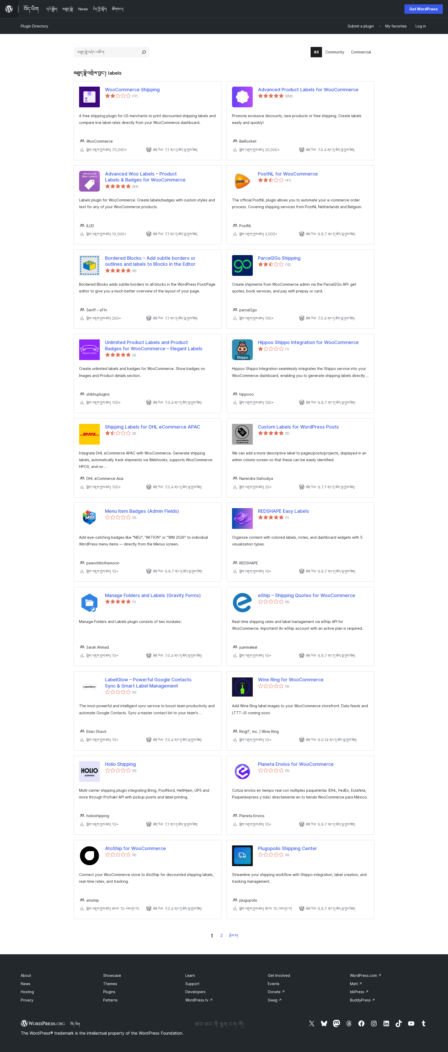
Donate (276, 992)
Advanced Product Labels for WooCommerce (308, 89)
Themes (110, 983)
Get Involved (279, 975)
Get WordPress (423, 9)
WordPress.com (365, 975)
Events (273, 983)
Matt (356, 983)
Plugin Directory (34, 26)
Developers (195, 992)
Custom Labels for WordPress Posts (298, 427)
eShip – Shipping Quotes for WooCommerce (306, 595)
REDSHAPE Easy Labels (283, 511)
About (26, 975)
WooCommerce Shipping (132, 89)
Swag (275, 1000)
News (25, 983)
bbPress (359, 992)
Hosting (27, 992)
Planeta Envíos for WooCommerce (296, 764)
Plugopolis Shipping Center (287, 848)
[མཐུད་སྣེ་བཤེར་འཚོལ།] (144, 52)
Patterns (110, 1000)
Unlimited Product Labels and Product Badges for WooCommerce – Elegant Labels (153, 345)
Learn (190, 975)
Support (192, 983)
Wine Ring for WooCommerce (291, 679)
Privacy (27, 1000)
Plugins (109, 992)
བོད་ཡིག (75, 1024)
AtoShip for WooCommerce (135, 848)
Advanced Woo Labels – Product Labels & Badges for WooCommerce (145, 177)
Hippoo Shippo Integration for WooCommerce (308, 342)
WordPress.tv (199, 1000)
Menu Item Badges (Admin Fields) (142, 511)
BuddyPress (362, 1000)
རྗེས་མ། (233, 935)
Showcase (112, 975)
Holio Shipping (120, 764)
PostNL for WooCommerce (288, 174)
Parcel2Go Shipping (279, 258)
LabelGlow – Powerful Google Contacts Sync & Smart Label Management (148, 682)
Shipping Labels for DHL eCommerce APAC (152, 427)
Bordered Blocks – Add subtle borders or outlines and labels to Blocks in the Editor (150, 261)
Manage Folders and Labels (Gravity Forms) (153, 595)
